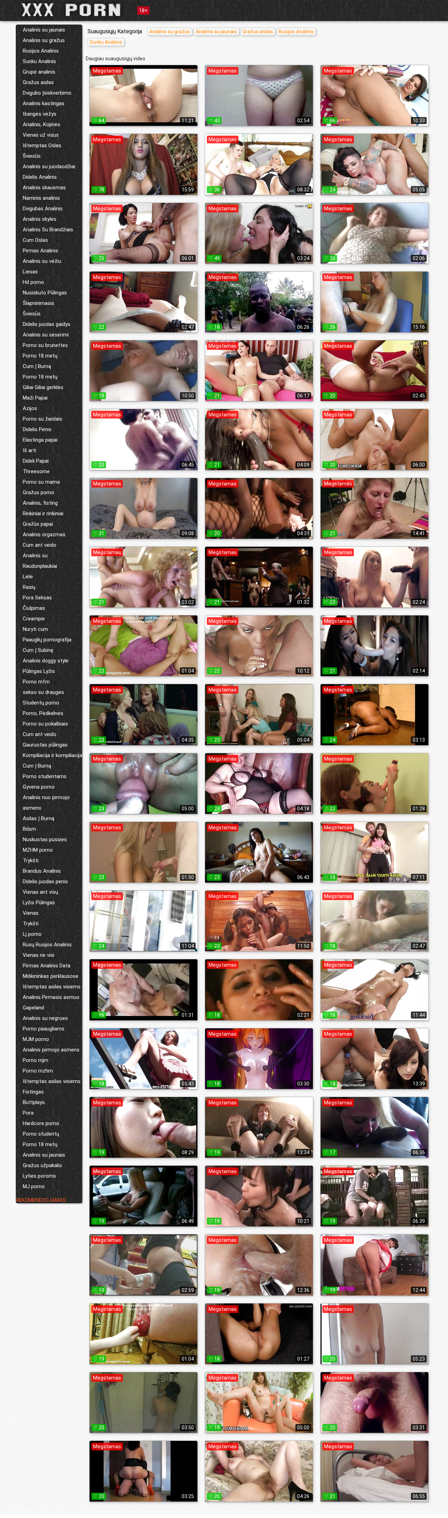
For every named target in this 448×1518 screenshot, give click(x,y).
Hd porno (33, 282)
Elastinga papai (40, 440)
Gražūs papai (38, 524)
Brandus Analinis (42, 871)
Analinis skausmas (44, 187)
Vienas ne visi (38, 955)
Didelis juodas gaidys (46, 324)
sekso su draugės (43, 692)
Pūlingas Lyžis (39, 671)
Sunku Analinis (39, 61)
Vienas (30, 913)
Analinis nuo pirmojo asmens (46, 802)
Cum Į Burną (37, 366)
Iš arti (29, 450)
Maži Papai (35, 398)
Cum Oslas (35, 240)
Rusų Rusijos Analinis (47, 944)
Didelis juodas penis (45, 881)
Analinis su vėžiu (42, 261)
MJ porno (34, 1186)
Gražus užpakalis (42, 1165)
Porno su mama (41, 482)
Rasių (29, 587)
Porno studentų (41, 1134)
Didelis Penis (37, 429)
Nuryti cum (35, 629)
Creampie (34, 618)
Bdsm (29, 829)
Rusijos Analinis (41, 51)
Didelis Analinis (40, 177)
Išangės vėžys (39, 114)
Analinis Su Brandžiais (48, 229)
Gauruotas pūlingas (45, 745)
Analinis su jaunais (44, 30)
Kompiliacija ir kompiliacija (52, 755)
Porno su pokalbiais (45, 724)
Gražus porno (38, 492)
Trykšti (30, 860)
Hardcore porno (41, 1123)
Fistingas (33, 1092)
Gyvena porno (39, 787)
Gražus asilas (38, 82)
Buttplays (34, 1102)
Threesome (36, 471)
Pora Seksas (37, 597)
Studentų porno (41, 703)
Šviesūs (32, 156)
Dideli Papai (36, 461)
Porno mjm (35, 1060)
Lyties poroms (39, 1176)
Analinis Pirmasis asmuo (51, 997)
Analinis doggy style (46, 661)
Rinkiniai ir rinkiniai (43, 513)
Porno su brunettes (45, 345)
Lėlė (28, 576)
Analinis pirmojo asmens (51, 1050)
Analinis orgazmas (44, 534)
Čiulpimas (34, 608)
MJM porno (36, 1039)
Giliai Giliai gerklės (43, 387)
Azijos (30, 408)
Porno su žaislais (42, 419)
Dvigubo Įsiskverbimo (47, 93)
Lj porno (32, 934)
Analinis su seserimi (46, 335)
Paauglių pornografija (47, 640)
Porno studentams (44, 776)
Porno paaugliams (43, 1029)
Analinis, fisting (40, 503)
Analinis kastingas (43, 103)
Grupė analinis (39, 72)
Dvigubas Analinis (43, 208)
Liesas (30, 271)
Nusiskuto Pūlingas (45, 293)
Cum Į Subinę (38, 650)
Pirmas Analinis (40, 250)
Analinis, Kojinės (41, 124)
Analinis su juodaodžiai (49, 166)
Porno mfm (36, 682)
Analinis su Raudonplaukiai (40, 560)
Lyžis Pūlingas (39, 902)
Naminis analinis (41, 198)
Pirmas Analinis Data (46, 965)
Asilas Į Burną (38, 818)
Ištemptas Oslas (42, 145)
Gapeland (33, 1008)
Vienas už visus (41, 135)
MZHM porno (38, 850)
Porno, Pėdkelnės (43, 713)
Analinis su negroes (45, 1018)
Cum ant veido (39, 545)
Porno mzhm (38, 1071)
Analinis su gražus (44, 40)
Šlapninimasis (38, 303)
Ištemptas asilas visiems (51, 986)
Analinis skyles (39, 219)
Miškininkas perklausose (50, 976)
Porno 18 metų (40, 356)
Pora (28, 1113)
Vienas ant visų (40, 892)
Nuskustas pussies (45, 839)
